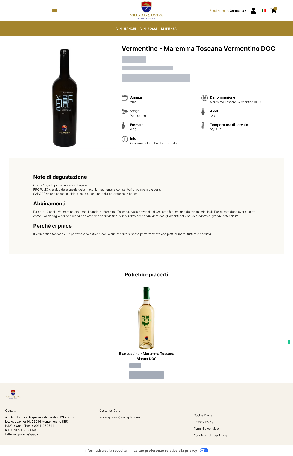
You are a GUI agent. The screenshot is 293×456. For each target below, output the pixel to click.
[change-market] (228, 11)
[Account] (253, 11)
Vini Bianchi (126, 28)
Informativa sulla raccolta (106, 450)
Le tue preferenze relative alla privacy (165, 450)
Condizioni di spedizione (210, 435)
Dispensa (169, 28)
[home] (146, 10)
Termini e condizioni (207, 428)
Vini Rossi (148, 28)
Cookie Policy (203, 415)
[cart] (273, 11)
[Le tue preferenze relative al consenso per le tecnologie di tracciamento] (289, 342)
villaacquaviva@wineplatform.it (120, 417)
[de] (263, 5)
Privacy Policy (203, 422)
